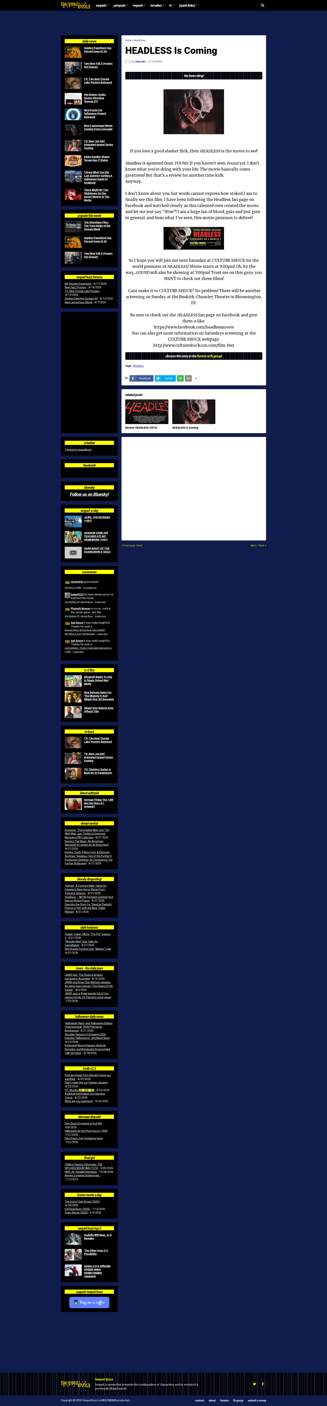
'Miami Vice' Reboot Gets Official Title (99, 709)
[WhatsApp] (180, 378)
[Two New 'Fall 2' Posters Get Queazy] (73, 68)
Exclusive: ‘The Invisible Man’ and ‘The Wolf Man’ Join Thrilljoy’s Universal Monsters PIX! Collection (87, 834)
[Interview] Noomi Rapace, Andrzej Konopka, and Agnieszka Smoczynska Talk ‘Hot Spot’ (87, 1049)
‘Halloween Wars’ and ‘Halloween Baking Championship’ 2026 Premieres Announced (88, 1027)
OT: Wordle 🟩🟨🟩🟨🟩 (79, 1090)
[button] (262, 5)
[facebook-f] (263, 1384)
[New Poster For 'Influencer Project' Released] (73, 114)
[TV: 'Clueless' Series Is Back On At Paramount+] (73, 773)
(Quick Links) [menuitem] (187, 5)
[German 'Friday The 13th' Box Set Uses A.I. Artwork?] (73, 804)
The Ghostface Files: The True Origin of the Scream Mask (97, 226)
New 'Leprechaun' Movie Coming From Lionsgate (98, 127)
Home (128, 40)
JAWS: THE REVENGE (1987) (97, 519)
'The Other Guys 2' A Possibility (96, 1252)
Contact (199, 1400)
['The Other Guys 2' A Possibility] (73, 1255)
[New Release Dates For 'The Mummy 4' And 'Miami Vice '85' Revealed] (73, 697)
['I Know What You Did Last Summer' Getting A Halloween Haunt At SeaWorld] (73, 176)
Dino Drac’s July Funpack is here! (84, 1138)
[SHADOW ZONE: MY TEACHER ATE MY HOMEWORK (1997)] (73, 537)
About (212, 1400)
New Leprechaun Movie (79, 302)
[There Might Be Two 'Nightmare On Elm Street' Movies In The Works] (73, 194)
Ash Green (77, 622)
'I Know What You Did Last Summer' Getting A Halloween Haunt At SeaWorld (98, 177)
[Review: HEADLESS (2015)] (146, 411)
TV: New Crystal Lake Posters (82, 291)
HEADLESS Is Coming (185, 427)
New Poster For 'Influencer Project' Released (95, 113)
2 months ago (90, 588)
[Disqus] (193, 486)
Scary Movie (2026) (76, 1212)
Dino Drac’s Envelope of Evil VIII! (83, 1123)
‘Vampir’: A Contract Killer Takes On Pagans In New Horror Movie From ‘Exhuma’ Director (86, 889)
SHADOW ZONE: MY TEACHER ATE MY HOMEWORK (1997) (96, 536)
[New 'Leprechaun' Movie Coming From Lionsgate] (73, 130)
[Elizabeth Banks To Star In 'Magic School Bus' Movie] (73, 681)
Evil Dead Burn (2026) (77, 1209)
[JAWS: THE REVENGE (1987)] (73, 521)
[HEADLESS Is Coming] (193, 411)
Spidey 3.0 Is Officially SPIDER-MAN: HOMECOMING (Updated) (97, 1271)
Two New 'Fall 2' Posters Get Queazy (98, 65)
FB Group (238, 1400)
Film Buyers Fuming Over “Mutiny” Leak (88, 948)
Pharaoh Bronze (80, 608)
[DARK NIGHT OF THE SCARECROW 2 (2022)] (73, 552)
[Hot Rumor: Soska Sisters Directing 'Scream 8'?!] (73, 99)
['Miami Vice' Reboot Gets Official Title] (73, 712)
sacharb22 (77, 581)
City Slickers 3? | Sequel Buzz (79, 602)
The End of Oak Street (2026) (82, 1201)
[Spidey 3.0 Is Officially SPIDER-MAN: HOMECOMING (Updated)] (73, 1270)
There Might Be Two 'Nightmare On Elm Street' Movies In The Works (96, 195)
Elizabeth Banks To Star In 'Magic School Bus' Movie (98, 680)
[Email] (188, 378)
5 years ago (100, 602)
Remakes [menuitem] (156, 5)
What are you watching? (79, 1101)
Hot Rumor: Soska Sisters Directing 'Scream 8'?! (95, 98)
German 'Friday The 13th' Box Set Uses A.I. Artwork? (99, 803)
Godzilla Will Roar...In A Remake (98, 1236)
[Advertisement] (163, 22)
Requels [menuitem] (138, 5)
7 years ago (102, 634)
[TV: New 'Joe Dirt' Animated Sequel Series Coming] (73, 145)
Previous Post (132, 545)
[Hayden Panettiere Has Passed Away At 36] (73, 52)
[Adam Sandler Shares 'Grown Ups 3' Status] (73, 161)
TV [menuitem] (170, 5)
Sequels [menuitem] (101, 5)
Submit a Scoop (257, 1400)
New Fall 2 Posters (75, 287)
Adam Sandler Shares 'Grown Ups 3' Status (97, 158)
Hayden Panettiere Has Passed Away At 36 (97, 49)
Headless (140, 40)
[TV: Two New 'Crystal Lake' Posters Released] (73, 83)
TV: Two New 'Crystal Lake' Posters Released (98, 80)
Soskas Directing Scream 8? (81, 298)
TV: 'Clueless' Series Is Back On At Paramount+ (98, 771)
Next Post (257, 545)
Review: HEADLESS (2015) (141, 427)
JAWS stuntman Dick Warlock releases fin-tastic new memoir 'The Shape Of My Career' (89, 986)
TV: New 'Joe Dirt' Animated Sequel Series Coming (98, 145)
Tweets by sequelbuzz (78, 449)
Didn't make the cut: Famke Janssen (86, 1082)
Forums (224, 1400)
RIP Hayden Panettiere (78, 283)
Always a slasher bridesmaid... (82, 1175)
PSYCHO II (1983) (73, 588)
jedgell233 (77, 594)
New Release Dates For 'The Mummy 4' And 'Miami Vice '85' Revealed (99, 696)
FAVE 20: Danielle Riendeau (81, 1171)
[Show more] (196, 378)
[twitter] (254, 1384)
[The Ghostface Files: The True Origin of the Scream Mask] (73, 226)
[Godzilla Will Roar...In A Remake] (73, 1239)
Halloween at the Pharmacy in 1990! (86, 1130)
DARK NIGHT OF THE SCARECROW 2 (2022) (97, 550)
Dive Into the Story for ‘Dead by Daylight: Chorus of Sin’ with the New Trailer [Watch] (88, 908)
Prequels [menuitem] (119, 5)
